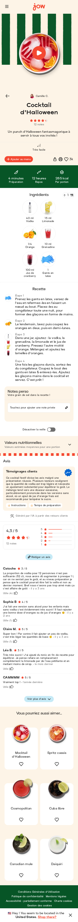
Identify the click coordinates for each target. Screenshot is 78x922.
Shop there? (47, 917)
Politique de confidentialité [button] (27, 896)
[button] (7, 6)
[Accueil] (39, 6)
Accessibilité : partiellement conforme (29, 901)
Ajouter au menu (21, 159)
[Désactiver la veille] (51, 429)
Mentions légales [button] (56, 896)
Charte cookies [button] (63, 901)
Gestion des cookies (39, 905)
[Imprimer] (60, 159)
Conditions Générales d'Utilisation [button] (39, 891)
